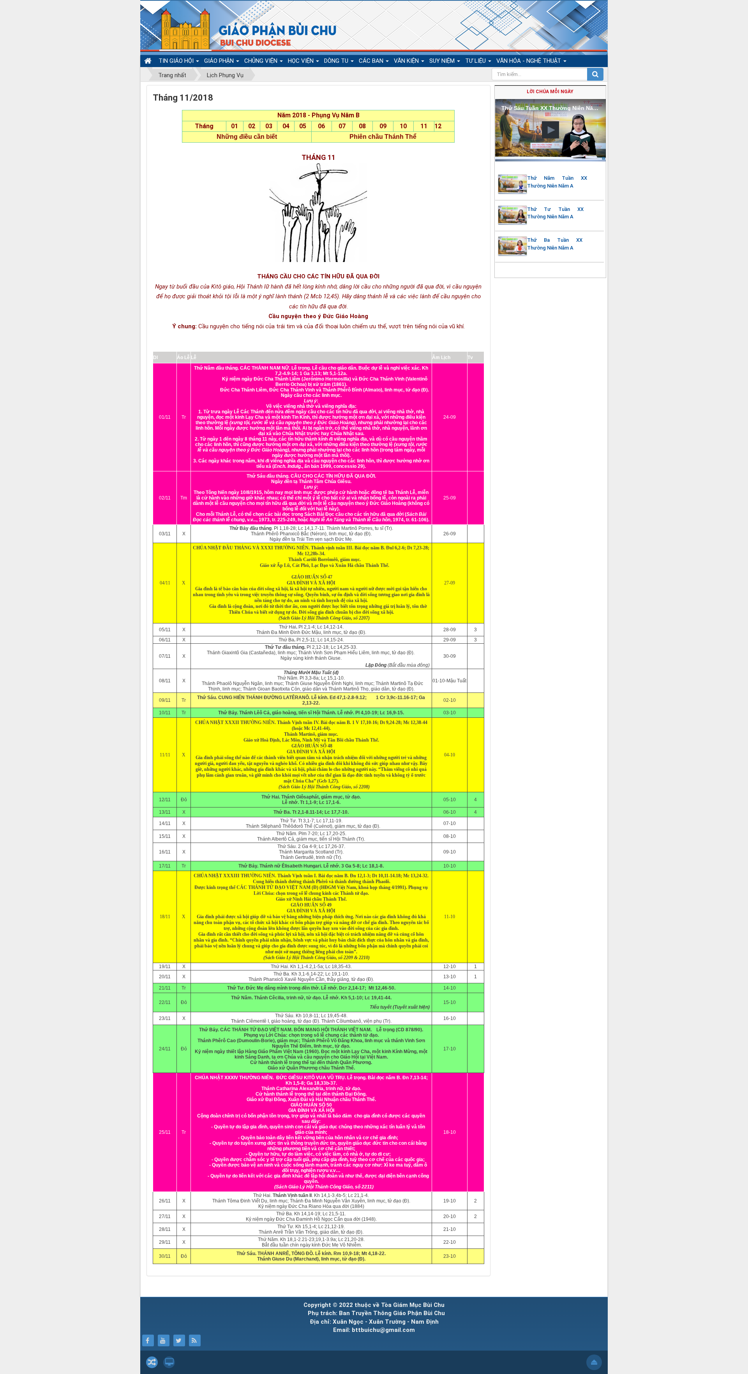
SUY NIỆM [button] (442, 60)
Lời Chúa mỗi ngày (550, 91)
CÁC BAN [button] (372, 60)
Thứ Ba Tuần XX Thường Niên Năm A (554, 244)
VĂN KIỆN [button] (407, 60)
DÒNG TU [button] (337, 60)
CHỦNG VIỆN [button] (261, 60)
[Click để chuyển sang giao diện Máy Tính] (169, 1362)
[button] (550, 129)
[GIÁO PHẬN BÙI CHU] (241, 29)
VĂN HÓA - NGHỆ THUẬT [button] (529, 60)
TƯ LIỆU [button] (476, 60)
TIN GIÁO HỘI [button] (177, 60)
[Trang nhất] (149, 61)
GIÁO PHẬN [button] (219, 60)
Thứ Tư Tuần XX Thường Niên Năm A (555, 213)
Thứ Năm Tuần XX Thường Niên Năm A (557, 182)
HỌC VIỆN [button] (301, 60)
